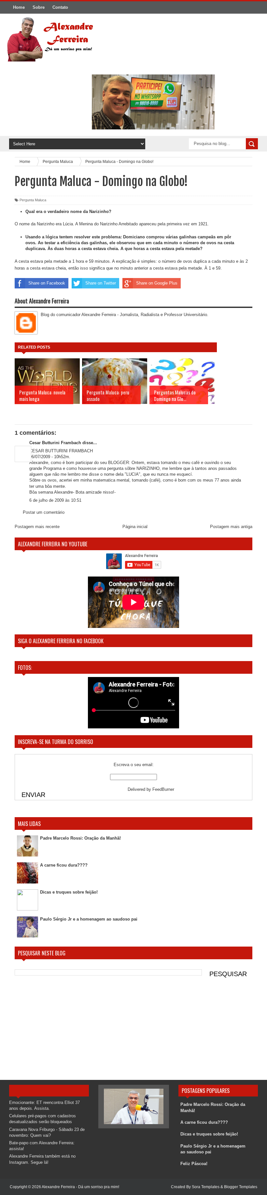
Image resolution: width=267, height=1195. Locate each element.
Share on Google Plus (156, 283)
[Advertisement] (133, 1029)
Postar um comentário (43, 512)
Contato (60, 7)
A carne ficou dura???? (64, 865)
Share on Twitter (100, 283)
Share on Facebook (46, 283)
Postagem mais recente (37, 526)
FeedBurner (163, 789)
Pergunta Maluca (33, 200)
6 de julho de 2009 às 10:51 (55, 500)
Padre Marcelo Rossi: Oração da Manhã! (80, 838)
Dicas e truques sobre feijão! (69, 892)
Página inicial (135, 526)
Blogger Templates (240, 1187)
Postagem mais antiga (231, 526)
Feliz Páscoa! (193, 1163)
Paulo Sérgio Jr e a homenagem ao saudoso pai (88, 919)
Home (19, 7)
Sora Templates (205, 1187)
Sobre (39, 7)
